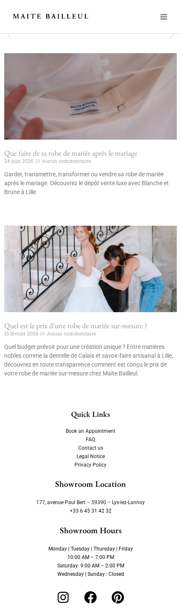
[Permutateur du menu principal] (164, 17)
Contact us (90, 448)
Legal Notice (91, 456)
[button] (9, 35)
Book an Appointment (90, 431)
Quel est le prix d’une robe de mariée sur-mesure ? (75, 325)
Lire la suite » (18, 206)
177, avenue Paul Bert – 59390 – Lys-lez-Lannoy (90, 502)
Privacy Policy (90, 465)
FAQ (90, 440)
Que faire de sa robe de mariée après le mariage (70, 153)
